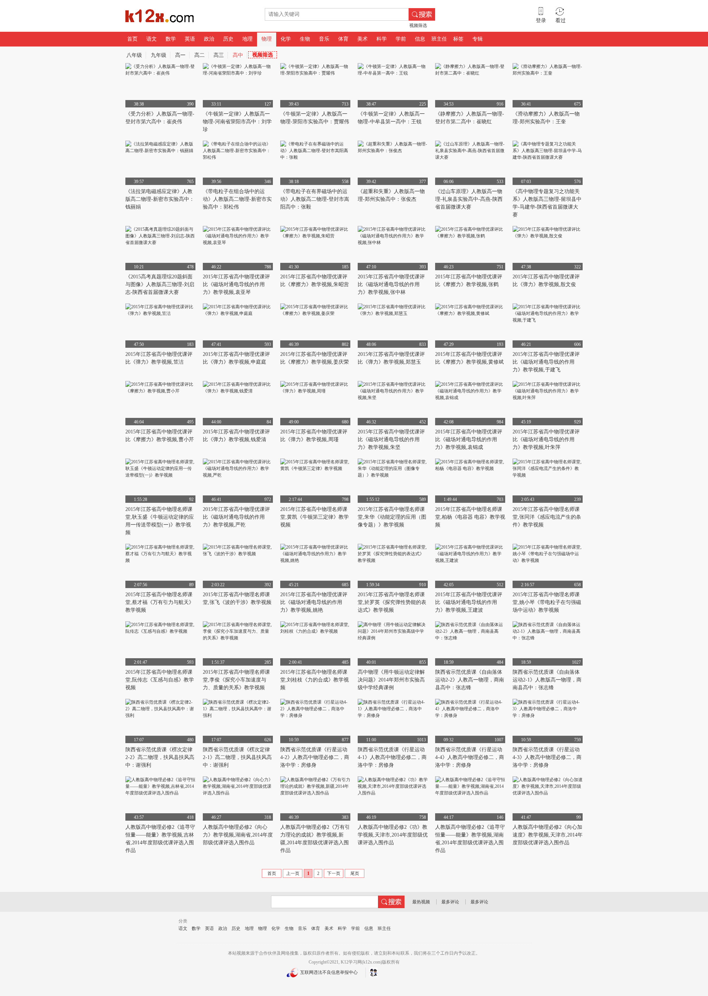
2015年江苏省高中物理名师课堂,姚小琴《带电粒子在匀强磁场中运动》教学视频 (547, 602)
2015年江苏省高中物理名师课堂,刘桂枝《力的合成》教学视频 (314, 679)
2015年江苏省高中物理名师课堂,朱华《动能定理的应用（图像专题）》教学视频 (392, 517)
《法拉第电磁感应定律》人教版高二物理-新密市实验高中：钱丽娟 (159, 199)
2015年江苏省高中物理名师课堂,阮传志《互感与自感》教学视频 (159, 679)
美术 (362, 39)
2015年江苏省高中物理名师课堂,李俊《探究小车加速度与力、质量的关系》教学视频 (236, 679)
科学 (381, 39)
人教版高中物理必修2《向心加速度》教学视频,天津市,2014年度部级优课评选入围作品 (548, 834)
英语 (190, 39)
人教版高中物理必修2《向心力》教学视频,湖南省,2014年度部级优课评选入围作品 (238, 834)
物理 (266, 39)
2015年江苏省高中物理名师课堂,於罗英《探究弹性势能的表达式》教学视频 (392, 602)
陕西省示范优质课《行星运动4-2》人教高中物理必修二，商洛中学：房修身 (314, 757)
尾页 (354, 873)
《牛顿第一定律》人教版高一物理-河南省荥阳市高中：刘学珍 (237, 121)
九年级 (158, 55)
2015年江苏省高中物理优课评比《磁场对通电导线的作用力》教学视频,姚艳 (313, 602)
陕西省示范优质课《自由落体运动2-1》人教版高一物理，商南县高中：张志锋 (547, 679)
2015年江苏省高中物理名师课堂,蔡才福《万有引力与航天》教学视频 (159, 602)
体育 (343, 39)
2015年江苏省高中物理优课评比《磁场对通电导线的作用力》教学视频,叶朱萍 (546, 439)
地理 (247, 39)
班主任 (439, 39)
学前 (401, 39)
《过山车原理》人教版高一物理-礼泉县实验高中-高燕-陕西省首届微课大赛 (469, 199)
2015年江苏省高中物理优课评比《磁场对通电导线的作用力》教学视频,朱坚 (391, 439)
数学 (171, 39)
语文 (151, 39)
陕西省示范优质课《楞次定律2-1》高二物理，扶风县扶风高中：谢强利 (237, 757)
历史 (228, 39)
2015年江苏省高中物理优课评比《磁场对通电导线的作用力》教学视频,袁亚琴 (236, 284)
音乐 (324, 39)
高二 (199, 55)
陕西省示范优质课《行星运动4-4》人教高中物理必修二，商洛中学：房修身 (469, 757)
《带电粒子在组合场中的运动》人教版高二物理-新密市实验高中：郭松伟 (237, 199)
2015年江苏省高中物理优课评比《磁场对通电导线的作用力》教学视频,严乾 (236, 517)
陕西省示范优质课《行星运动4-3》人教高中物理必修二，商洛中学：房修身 (547, 757)
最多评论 (450, 901)
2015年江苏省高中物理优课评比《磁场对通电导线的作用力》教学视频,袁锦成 (468, 439)
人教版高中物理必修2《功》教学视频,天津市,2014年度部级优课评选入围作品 (393, 834)
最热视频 (421, 901)
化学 (286, 39)
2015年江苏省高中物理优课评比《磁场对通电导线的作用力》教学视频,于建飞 (546, 361)
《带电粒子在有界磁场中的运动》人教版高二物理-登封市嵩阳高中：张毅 (314, 199)
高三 (219, 55)
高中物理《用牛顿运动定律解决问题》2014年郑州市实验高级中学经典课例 (391, 679)
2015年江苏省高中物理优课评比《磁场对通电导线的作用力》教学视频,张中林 (391, 284)
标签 (458, 39)
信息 (420, 39)
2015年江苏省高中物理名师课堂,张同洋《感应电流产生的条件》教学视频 (547, 517)
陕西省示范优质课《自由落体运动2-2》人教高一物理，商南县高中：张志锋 (469, 679)
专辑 (477, 39)
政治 (209, 39)
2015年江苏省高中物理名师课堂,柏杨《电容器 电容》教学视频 (470, 517)
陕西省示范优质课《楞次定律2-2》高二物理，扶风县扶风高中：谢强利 (159, 757)
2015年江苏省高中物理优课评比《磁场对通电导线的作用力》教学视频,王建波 (468, 602)
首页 (132, 39)
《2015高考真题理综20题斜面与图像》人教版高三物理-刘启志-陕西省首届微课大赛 (159, 284)
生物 (305, 39)
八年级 (134, 55)
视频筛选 (418, 25)
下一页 (333, 873)
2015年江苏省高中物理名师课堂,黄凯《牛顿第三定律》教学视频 (314, 517)
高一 (180, 55)
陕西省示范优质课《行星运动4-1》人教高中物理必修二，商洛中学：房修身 (392, 757)
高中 (238, 55)
